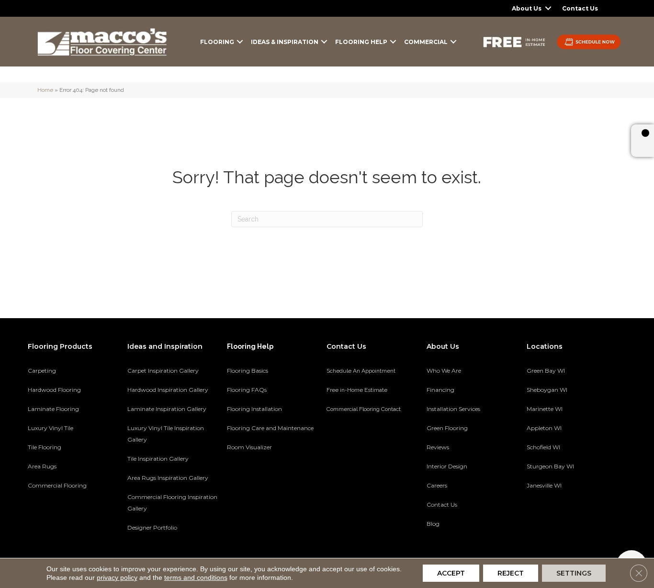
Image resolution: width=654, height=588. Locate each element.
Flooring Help (361, 41)
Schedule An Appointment (361, 370)
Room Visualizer (249, 447)
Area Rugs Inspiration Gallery (167, 477)
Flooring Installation (254, 408)
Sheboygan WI (547, 389)
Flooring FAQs (247, 389)
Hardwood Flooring (54, 389)
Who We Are (444, 370)
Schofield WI (543, 447)
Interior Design (447, 466)
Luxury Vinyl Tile (50, 428)
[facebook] (550, 518)
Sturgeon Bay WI (550, 466)
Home (45, 90)
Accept (451, 573)
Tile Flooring (44, 447)
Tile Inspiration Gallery (158, 458)
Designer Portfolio (152, 527)
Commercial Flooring (57, 485)
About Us (526, 8)
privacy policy (117, 577)
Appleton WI (544, 428)
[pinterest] (534, 518)
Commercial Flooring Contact (364, 409)
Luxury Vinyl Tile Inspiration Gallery (165, 433)
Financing (440, 389)
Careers (437, 485)
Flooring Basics (247, 370)
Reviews (438, 447)
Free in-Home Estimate (357, 390)
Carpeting (42, 370)
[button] (548, 8)
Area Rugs (42, 466)
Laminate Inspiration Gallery (166, 408)
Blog (433, 523)
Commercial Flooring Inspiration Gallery (172, 502)
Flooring (217, 41)
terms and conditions (195, 577)
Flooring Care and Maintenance (270, 428)
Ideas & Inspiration (284, 41)
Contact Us (580, 8)
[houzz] (567, 518)
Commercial (426, 41)
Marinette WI (545, 408)
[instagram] (584, 518)
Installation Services (453, 408)
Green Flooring (447, 428)
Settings (573, 573)
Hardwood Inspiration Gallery (167, 389)
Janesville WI (544, 485)
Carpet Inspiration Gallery (163, 370)
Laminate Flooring (53, 408)
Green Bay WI (546, 370)
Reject (510, 573)
